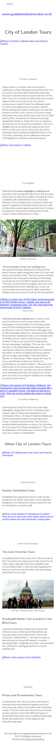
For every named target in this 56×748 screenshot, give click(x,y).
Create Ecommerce (34, 739)
